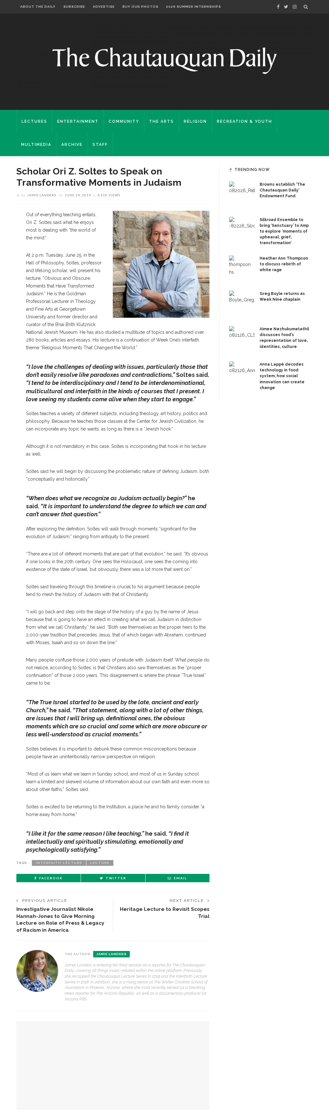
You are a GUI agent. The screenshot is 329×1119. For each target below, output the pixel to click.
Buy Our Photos (140, 6)
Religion (195, 121)
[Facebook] (278, 6)
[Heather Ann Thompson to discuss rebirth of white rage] (242, 268)
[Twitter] (286, 6)
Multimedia (36, 144)
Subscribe (74, 6)
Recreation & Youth (244, 121)
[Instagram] (294, 6)
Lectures (34, 121)
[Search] (306, 6)
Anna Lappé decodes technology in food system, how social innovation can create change (282, 376)
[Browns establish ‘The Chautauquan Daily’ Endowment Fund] (242, 194)
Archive (72, 144)
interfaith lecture (59, 863)
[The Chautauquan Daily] (164, 60)
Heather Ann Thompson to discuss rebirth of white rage (284, 264)
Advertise (104, 6)
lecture (100, 863)
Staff (100, 144)
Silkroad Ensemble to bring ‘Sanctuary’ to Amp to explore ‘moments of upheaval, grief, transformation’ (284, 231)
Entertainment (78, 121)
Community (124, 121)
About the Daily (38, 6)
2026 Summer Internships (193, 6)
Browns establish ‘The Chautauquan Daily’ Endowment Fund (282, 190)
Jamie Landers (41, 195)
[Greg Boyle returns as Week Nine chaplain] (242, 303)
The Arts (161, 121)
